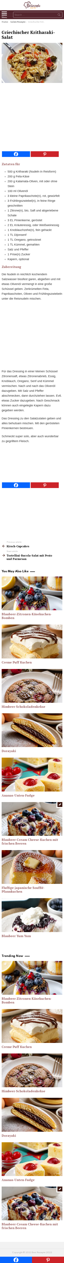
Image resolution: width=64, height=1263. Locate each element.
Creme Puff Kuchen (17, 662)
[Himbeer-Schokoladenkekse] (32, 686)
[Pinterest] (45, 154)
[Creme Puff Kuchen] (32, 641)
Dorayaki (9, 751)
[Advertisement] (32, 118)
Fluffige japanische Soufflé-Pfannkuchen (23, 889)
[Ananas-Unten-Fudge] (32, 774)
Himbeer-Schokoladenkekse (23, 707)
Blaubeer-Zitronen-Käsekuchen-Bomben (27, 616)
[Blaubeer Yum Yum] (32, 915)
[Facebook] (16, 154)
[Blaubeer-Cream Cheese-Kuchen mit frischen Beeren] (32, 819)
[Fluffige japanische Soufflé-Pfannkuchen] (32, 867)
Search (59, 15)
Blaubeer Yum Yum (16, 936)
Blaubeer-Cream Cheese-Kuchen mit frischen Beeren (30, 841)
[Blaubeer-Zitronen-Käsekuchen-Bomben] (32, 593)
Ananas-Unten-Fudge (18, 795)
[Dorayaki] (32, 730)
